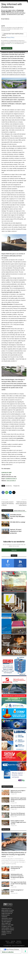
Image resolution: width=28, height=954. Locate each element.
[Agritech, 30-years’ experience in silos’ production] (5, 531)
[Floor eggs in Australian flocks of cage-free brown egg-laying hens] (5, 884)
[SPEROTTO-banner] (14, 696)
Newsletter (19, 941)
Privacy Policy (19, 942)
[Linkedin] (10, 492)
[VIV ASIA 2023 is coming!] (5, 524)
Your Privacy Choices (12, 949)
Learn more (12, 43)
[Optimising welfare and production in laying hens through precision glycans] (5, 876)
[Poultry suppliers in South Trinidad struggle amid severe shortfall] (5, 822)
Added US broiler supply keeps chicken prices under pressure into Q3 (18, 799)
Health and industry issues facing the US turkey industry (21, 503)
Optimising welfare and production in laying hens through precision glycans (17, 876)
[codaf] (14, 718)
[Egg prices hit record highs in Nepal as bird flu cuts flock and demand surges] (5, 792)
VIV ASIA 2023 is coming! (17, 522)
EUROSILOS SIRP (7, 472)
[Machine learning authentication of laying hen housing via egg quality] (14, 842)
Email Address (5, 19)
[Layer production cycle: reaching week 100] (5, 869)
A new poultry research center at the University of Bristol (8, 503)
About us (7, 941)
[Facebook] (3, 492)
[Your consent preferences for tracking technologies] (25, 951)
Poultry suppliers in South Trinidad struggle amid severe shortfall (18, 822)
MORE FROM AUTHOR (19, 510)
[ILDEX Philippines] (14, 707)
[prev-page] (3, 537)
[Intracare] (14, 781)
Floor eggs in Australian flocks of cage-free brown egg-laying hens (18, 884)
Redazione (4, 856)
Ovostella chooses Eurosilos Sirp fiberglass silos (17, 516)
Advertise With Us (10, 942)
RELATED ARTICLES (7, 510)
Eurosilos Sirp (9, 485)
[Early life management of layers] (5, 892)
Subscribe (13, 941)
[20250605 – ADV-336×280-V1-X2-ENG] (14, 591)
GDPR (3, 26)
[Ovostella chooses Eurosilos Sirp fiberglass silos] (5, 516)
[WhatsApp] (6, 492)
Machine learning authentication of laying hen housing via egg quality (14, 853)
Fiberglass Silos (16, 485)
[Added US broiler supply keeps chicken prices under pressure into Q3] (5, 800)
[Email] (13, 492)
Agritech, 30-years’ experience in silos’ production (16, 531)
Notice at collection (8, 952)
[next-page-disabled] (5, 537)
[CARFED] (14, 760)
